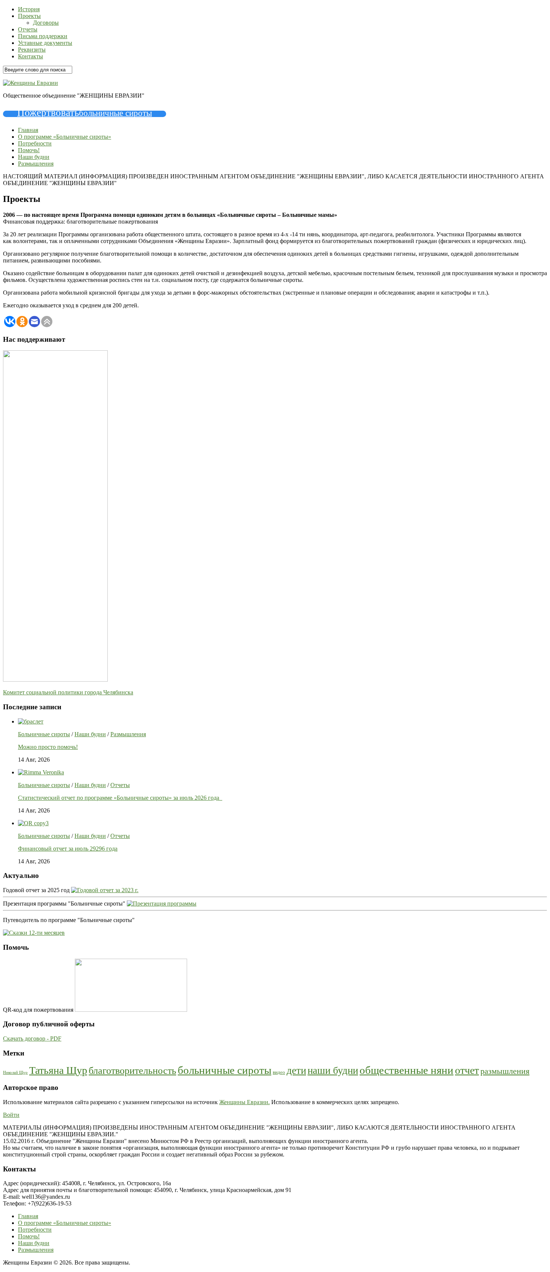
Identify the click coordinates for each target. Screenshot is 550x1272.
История (29, 9)
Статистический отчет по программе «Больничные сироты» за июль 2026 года (120, 798)
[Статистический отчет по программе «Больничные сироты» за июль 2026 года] (41, 772)
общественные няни (406, 1070)
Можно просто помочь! (48, 747)
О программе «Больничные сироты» (64, 136)
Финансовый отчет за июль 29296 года (67, 848)
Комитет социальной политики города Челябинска (68, 692)
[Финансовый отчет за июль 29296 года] (33, 823)
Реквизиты (32, 49)
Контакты (30, 56)
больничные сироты (224, 1070)
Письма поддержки (42, 36)
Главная (28, 130)
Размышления (36, 163)
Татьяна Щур (58, 1070)
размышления (504, 1071)
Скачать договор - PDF (32, 1038)
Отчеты (27, 29)
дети (296, 1070)
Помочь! (29, 150)
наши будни (333, 1070)
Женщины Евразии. (244, 1102)
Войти (11, 1115)
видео (279, 1072)
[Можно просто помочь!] (30, 721)
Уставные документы (45, 43)
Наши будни (33, 157)
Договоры (46, 22)
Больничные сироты (44, 734)
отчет (467, 1070)
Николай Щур (15, 1072)
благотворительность (132, 1070)
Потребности (35, 143)
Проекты (29, 16)
